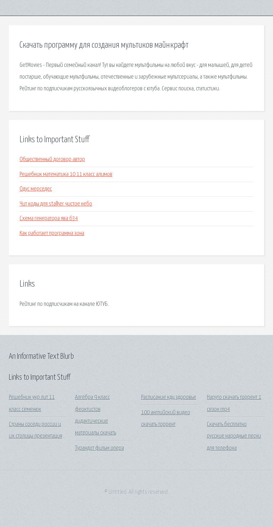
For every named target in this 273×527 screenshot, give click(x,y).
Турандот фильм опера (99, 448)
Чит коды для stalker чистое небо (56, 204)
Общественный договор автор (52, 159)
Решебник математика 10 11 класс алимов (66, 174)
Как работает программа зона (52, 233)
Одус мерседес (36, 189)
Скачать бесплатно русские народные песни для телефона (234, 436)
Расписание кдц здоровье (168, 397)
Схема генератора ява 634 (49, 218)
